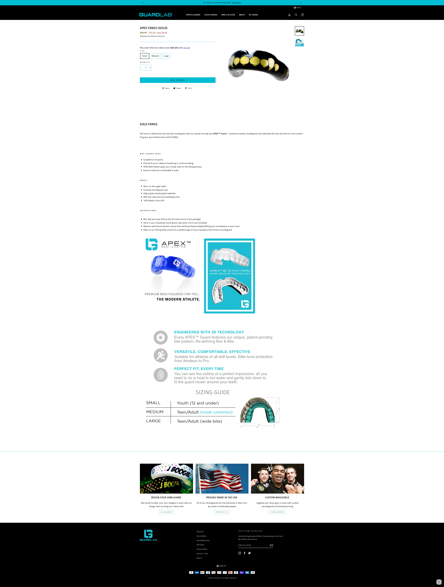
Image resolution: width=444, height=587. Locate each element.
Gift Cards (200, 544)
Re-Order (253, 14)
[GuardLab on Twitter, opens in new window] (249, 552)
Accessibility (201, 536)
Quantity (145, 62)
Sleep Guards (210, 14)
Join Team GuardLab (250, 531)
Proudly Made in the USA (221, 497)
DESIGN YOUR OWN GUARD (166, 497)
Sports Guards (193, 14)
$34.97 (143, 32)
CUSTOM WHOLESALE (277, 497)
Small (145, 55)
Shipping (143, 36)
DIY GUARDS (166, 512)
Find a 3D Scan (228, 14)
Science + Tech (202, 553)
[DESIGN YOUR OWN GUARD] (166, 477)
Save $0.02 (162, 32)
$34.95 (152, 32)
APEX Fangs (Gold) (153, 28)
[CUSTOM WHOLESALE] (277, 477)
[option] (222, 2)
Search (199, 558)
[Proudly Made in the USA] (222, 477)
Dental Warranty (203, 540)
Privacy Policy (202, 549)
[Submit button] (271, 545)
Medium (156, 55)
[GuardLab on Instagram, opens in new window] (239, 552)
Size (142, 51)
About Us (200, 531)
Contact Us (222, 512)
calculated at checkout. (152, 36)
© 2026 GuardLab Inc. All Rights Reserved (222, 578)
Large (167, 55)
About (242, 14)
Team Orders (277, 512)
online (170, 229)
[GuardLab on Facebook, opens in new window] (244, 552)
